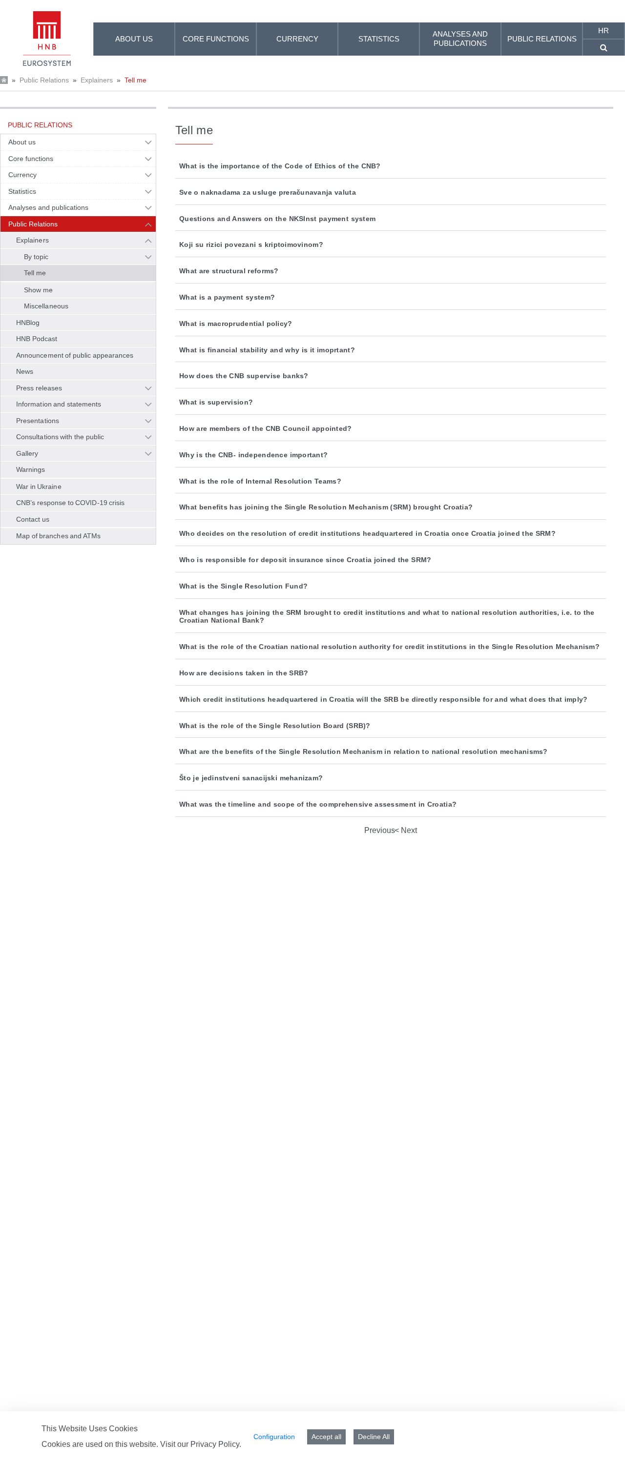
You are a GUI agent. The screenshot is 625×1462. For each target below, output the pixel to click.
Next (408, 830)
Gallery (27, 453)
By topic (36, 257)
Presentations (37, 421)
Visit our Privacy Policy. (200, 1444)
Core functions (30, 158)
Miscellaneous (46, 306)
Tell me (135, 80)
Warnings (30, 469)
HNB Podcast (36, 339)
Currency (22, 175)
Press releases (39, 388)
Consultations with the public (60, 437)
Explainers (97, 80)
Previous (379, 830)
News (24, 371)
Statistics (22, 191)
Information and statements (58, 404)
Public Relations (44, 80)
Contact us (32, 519)
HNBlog (28, 322)
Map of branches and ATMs (58, 536)
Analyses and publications (48, 207)
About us (22, 142)
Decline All (374, 1437)
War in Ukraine (39, 486)
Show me (38, 290)
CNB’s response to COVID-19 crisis (70, 503)
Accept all (326, 1437)
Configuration (274, 1437)
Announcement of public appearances (74, 355)
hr (603, 30)
